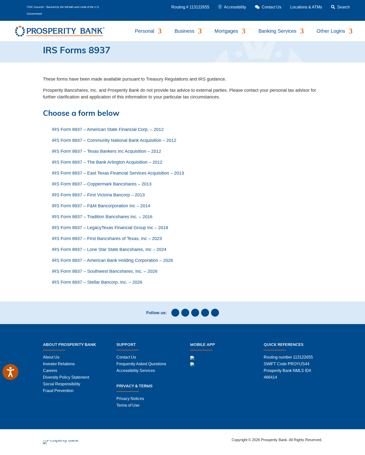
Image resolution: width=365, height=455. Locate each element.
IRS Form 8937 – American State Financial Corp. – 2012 (108, 129)
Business (184, 31)
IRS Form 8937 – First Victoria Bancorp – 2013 (98, 194)
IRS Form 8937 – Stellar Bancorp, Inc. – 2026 (97, 282)
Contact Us (126, 357)
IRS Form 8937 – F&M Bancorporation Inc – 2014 (101, 205)
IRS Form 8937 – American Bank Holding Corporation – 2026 (112, 260)
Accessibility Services (135, 370)
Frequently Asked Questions (141, 364)
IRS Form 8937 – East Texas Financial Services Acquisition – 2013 (118, 173)
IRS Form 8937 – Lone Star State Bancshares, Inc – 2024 (109, 249)
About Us (51, 357)
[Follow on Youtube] (215, 313)
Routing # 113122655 (190, 7)
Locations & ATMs (306, 7)
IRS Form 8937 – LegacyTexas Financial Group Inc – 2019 (110, 227)
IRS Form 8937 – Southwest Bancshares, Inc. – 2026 (104, 271)
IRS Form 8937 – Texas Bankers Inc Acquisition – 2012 (106, 151)
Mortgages (226, 31)
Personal (144, 31)
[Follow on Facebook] (175, 313)
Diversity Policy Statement (66, 377)
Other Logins (331, 31)
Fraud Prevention (58, 391)
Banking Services (277, 31)
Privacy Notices (130, 398)
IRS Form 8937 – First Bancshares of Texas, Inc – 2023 (107, 238)
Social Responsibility (61, 384)
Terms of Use (128, 405)
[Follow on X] (205, 313)
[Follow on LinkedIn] (195, 313)
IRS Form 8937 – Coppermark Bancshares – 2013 (101, 184)
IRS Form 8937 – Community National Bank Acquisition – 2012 (114, 140)
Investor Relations (59, 364)
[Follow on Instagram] (185, 313)
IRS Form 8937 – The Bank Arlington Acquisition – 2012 (107, 162)
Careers (50, 370)
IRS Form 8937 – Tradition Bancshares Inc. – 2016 (102, 216)
